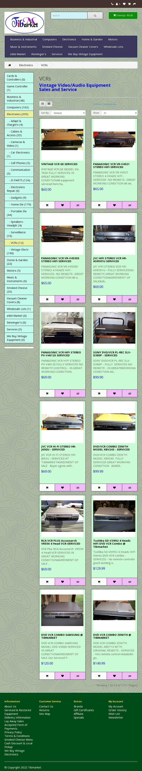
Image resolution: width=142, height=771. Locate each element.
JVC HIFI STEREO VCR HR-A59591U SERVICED (110, 259)
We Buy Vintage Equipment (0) (17, 338)
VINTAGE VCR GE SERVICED (59, 164)
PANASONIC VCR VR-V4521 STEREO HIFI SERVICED (111, 165)
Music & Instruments (23, 46)
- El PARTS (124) (18, 180)
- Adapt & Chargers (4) (15, 122)
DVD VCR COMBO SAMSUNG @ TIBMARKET (62, 636)
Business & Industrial (23, 39)
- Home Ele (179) (19, 204)
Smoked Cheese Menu (18, 739)
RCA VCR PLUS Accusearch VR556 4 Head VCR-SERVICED (60, 542)
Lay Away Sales (14, 721)
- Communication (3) (18, 171)
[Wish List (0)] (124, 4)
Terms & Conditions (17, 736)
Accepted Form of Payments (15, 726)
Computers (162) (18, 107)
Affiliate (78, 714)
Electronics (69, 39)
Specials (79, 717)
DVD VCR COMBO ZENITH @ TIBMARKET (112, 636)
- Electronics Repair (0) (16, 189)
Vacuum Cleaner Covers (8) (17, 300)
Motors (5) (14, 270)
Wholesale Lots (113, 46)
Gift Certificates (84, 710)
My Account (116, 706)
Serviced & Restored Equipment (17, 712)
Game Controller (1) (17, 88)
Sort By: (45, 112)
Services (57, 54)
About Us (10, 706)
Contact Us (46, 706)
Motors (113, 39)
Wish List (114, 714)
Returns (44, 710)
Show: (96, 112)
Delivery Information (17, 717)
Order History (118, 710)
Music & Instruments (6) (17, 279)
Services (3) (14, 329)
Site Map (44, 714)
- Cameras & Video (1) (16, 143)
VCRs (44, 65)
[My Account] (118, 4)
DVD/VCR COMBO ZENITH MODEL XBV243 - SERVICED (111, 448)
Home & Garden (92, 39)
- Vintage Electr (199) (18, 251)
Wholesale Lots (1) (19, 309)
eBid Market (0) (17, 315)
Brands (78, 706)
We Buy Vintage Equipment (85, 54)
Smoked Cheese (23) (17, 289)
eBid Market (18, 54)
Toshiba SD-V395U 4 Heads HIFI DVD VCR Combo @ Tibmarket (112, 543)
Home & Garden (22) (17, 261)
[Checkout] (134, 4)
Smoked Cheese (52, 46)
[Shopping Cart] (129, 4)
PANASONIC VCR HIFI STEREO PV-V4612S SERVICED (61, 353)
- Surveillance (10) (16, 234)
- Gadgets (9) (16, 197)
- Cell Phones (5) (18, 163)
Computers (50, 39)
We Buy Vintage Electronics (14, 752)
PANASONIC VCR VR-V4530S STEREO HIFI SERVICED (60, 259)
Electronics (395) (17, 114)
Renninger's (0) (16, 322)
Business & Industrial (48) (16, 98)
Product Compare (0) (105, 104)
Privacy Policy (13, 732)
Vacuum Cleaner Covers (83, 46)
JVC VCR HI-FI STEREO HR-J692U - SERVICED (58, 448)
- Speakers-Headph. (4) (15, 223)
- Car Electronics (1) (18, 154)
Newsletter (116, 717)
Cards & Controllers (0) (16, 77)
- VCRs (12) (15, 242)
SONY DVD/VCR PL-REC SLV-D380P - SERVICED (112, 353)
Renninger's (38, 54)
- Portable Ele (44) (17, 213)
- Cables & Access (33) (14, 133)
